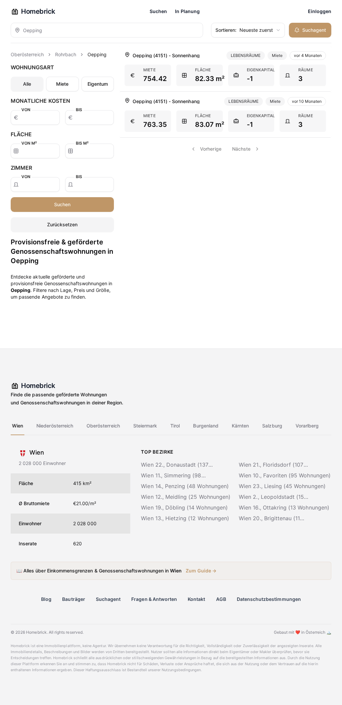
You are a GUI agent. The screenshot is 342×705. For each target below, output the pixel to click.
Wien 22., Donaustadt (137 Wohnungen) (174, 465)
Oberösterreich (27, 54)
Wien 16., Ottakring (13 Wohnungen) (284, 507)
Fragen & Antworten (154, 599)
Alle (27, 84)
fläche (203, 69)
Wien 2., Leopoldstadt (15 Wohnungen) (271, 497)
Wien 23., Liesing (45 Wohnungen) (282, 486)
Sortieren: (226, 30)
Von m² (29, 143)
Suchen (158, 11)
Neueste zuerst (244, 30)
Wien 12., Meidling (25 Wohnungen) (185, 496)
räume (305, 69)
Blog (46, 599)
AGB (221, 599)
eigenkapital (261, 69)
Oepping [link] (97, 54)
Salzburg (272, 425)
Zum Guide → (201, 570)
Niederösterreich (54, 425)
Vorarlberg (307, 425)
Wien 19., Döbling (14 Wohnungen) (184, 507)
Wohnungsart (32, 67)
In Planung (187, 11)
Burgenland (205, 425)
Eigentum (98, 84)
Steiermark (145, 425)
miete (149, 69)
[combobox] (107, 30)
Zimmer (21, 167)
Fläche (21, 134)
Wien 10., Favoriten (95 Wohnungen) (285, 475)
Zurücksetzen (62, 224)
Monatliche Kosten (40, 100)
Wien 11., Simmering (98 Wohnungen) (171, 475)
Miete (62, 84)
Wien (17, 425)
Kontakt (196, 599)
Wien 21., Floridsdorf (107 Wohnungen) (271, 465)
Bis (79, 109)
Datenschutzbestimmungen (269, 599)
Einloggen (319, 11)
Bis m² (82, 143)
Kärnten (240, 425)
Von (25, 109)
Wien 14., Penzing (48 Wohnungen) (185, 486)
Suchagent (314, 30)
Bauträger (73, 599)
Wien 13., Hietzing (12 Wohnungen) (185, 518)
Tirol (175, 425)
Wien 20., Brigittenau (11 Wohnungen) (269, 518)
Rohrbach (65, 54)
